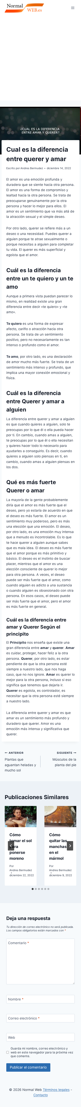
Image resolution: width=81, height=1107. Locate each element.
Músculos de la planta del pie (64, 759)
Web (11, 1037)
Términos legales (56, 1090)
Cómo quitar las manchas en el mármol (58, 846)
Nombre (16, 999)
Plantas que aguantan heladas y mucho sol (20, 761)
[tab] (33, 889)
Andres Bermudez (20, 870)
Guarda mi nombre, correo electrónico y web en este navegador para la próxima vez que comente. (42, 1052)
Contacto (40, 1095)
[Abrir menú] (72, 8)
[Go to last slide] (11, 846)
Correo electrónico (24, 1018)
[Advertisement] (40, 58)
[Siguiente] (70, 846)
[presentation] (21, 816)
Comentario (18, 943)
